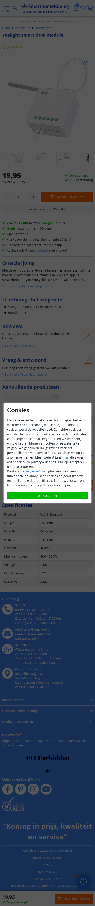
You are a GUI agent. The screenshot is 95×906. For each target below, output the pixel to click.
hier (65, 457)
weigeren (32, 471)
